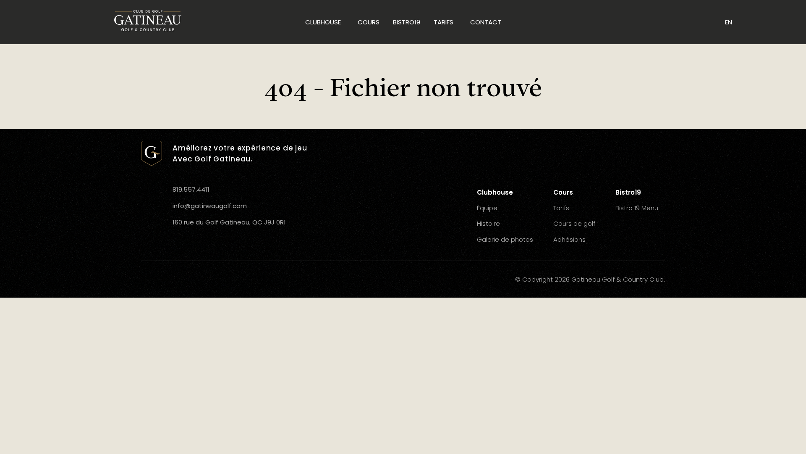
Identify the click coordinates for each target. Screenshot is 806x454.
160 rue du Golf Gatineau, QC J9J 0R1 (229, 222)
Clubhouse (323, 22)
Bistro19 (406, 22)
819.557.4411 (191, 189)
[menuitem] (324, 21)
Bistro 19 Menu (636, 207)
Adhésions (569, 239)
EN (728, 22)
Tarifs (443, 22)
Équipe (487, 207)
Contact (485, 22)
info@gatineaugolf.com (210, 205)
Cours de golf (574, 223)
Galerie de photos (505, 239)
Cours (368, 22)
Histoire (488, 223)
